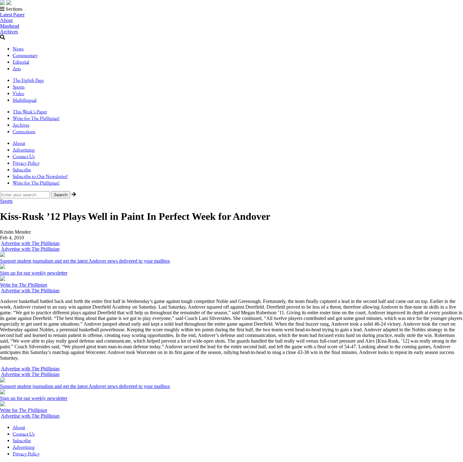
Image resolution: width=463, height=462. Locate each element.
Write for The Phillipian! (36, 118)
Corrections (24, 131)
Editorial (21, 62)
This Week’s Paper (30, 111)
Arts (17, 68)
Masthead (9, 26)
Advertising (24, 149)
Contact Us (24, 156)
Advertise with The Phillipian (30, 243)
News (18, 48)
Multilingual (25, 100)
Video (18, 93)
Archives (9, 31)
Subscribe (22, 169)
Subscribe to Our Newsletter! (40, 176)
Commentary (25, 55)
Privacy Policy (26, 163)
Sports (19, 86)
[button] (231, 9)
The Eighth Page (28, 80)
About (6, 20)
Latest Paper (12, 14)
